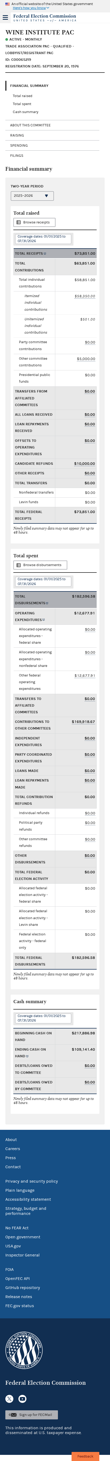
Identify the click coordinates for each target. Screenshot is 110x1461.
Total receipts (29, 253)
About (11, 1139)
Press (10, 1157)
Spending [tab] (19, 145)
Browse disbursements (42, 565)
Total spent (22, 104)
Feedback (85, 1456)
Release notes (18, 1296)
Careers (12, 1148)
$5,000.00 (86, 359)
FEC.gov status (19, 1305)
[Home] (48, 18)
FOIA (9, 1269)
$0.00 (90, 342)
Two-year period (27, 186)
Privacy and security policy (31, 1181)
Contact (13, 1166)
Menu (5, 17)
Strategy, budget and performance (25, 1211)
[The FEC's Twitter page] (9, 1399)
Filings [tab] (16, 156)
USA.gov (13, 1246)
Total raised (22, 96)
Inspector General (22, 1255)
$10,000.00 (84, 463)
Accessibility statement (28, 1199)
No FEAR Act (17, 1228)
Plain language (19, 1190)
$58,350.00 (84, 296)
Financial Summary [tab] (29, 85)
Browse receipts (36, 222)
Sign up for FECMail (35, 1415)
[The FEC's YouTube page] (22, 1399)
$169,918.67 (83, 721)
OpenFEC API (17, 1278)
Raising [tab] (17, 135)
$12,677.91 (84, 675)
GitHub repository (22, 1287)
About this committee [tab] (30, 125)
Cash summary (25, 112)
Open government (22, 1237)
